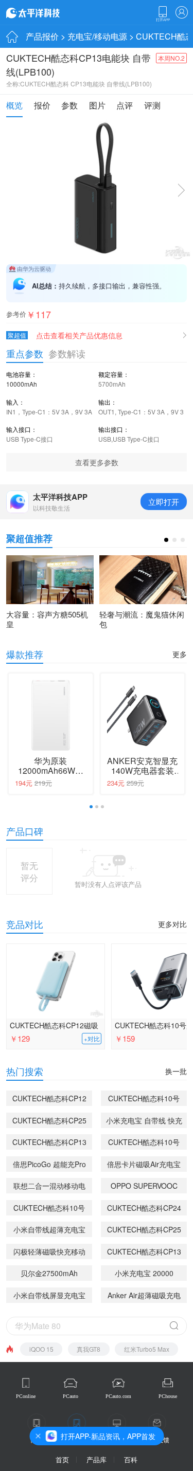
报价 (42, 105)
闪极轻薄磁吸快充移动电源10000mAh (49, 1252)
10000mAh (21, 383)
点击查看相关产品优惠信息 (79, 335)
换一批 (176, 1071)
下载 (162, 14)
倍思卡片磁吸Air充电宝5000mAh (144, 1165)
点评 (124, 105)
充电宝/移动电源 (97, 36)
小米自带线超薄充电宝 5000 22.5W (49, 1230)
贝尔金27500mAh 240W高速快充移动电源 (49, 1274)
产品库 (96, 1459)
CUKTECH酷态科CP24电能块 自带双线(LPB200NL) (144, 1209)
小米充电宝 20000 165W (144, 1274)
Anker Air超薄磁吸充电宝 (144, 1296)
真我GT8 (88, 1349)
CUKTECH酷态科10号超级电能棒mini (144, 1099)
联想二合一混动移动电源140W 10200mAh (49, 1187)
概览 (14, 105)
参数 (69, 105)
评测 (152, 105)
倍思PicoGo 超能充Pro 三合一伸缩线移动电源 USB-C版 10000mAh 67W (49, 1165)
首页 (62, 1459)
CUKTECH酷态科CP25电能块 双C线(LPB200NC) (49, 1121)
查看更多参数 (96, 462)
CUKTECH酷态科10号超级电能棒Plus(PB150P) (144, 1143)
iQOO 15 (41, 1349)
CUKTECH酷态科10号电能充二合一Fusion (49, 1209)
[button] (166, 540)
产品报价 (42, 36)
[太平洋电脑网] (47, 12)
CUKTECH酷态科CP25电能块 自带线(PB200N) (144, 1230)
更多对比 (172, 924)
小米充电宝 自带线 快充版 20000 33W (144, 1121)
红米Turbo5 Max (146, 1349)
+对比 (92, 1038)
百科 (130, 1459)
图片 (97, 105)
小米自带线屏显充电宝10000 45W (49, 1296)
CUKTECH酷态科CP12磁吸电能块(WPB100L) (54, 1026)
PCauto (70, 1396)
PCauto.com (118, 1396)
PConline (26, 1396)
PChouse (168, 1396)
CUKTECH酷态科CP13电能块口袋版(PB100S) (49, 1143)
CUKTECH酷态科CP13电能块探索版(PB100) (144, 1252)
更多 (179, 654)
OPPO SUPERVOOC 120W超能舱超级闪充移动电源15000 (144, 1187)
